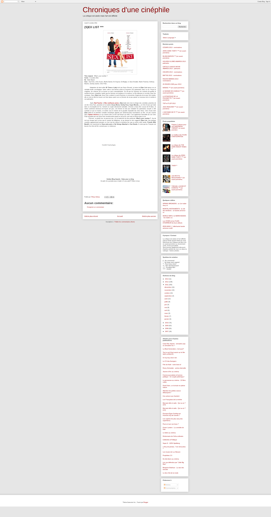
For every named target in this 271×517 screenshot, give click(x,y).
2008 (167, 328)
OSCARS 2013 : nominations (172, 72)
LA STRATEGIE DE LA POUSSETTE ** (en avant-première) (171, 98)
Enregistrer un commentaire (95, 207)
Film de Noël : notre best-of (172, 364)
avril (166, 310)
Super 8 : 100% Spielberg (171, 443)
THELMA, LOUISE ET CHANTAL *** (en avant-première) (178, 188)
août (166, 299)
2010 (167, 323)
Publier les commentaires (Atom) (125, 222)
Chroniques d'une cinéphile (126, 10)
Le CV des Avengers (169, 361)
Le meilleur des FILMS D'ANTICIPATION (179, 135)
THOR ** (174, 165)
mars (166, 313)
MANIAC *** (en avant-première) (173, 88)
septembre (168, 296)
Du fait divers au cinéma (171, 459)
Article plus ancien (149, 216)
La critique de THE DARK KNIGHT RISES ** (178, 146)
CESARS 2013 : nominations (172, 47)
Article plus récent (91, 216)
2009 (167, 325)
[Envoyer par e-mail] (105, 197)
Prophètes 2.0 (167, 455)
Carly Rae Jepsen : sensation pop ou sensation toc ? (174, 344)
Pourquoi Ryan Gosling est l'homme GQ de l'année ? (172, 414)
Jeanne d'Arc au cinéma (171, 371)
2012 (167, 282)
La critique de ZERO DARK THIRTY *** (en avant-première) (178, 157)
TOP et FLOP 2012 (169, 103)
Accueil (120, 216)
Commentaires (170, 488)
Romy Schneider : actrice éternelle (174, 368)
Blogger (145, 502)
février (167, 316)
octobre (167, 293)
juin (166, 304)
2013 (167, 279)
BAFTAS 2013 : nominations (172, 75)
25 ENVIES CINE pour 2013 (172, 84)
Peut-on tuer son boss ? (171, 424)
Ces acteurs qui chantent (171, 396)
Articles (167, 485)
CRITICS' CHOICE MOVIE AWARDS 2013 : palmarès (171, 67)
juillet (166, 302)
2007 (167, 331)
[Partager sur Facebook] (111, 197)
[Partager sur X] (109, 197)
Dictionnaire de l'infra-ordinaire (173, 436)
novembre (168, 290)
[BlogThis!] (107, 197)
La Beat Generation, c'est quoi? (173, 349)
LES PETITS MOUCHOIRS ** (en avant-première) (178, 177)
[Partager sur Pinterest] (113, 197)
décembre (168, 287)
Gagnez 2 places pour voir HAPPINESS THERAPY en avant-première (178, 127)
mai (166, 307)
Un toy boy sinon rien (170, 358)
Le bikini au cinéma (169, 433)
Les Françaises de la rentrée (172, 399)
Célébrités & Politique (170, 440)
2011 (167, 284)
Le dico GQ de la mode (170, 473)
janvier (167, 319)
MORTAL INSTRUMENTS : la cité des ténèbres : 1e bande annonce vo (174, 210)
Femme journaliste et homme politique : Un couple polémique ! (174, 376)
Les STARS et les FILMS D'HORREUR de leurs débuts (172, 222)
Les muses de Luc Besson (171, 452)
